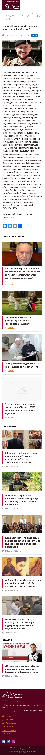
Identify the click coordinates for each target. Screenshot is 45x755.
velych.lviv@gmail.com (33, 710)
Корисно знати (9, 730)
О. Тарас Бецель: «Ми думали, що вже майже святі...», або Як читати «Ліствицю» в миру (23, 583)
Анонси (9, 719)
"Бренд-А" (22, 753)
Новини (34, 36)
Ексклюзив (12, 282)
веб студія (34, 751)
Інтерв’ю (6, 733)
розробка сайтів (25, 751)
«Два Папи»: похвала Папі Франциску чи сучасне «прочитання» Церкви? (19, 320)
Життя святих (8, 726)
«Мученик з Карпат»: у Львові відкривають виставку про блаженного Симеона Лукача (22, 669)
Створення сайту (12, 751)
